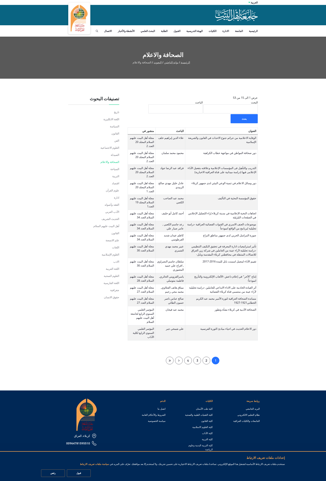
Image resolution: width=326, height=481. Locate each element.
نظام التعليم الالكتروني (248, 415)
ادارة (116, 197)
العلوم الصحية (111, 276)
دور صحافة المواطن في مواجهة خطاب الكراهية (229, 153)
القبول (177, 31)
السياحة (114, 169)
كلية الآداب (207, 433)
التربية (115, 176)
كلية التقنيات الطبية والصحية (199, 415)
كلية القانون (207, 421)
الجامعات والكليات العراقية (246, 421)
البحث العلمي (148, 31)
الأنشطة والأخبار (126, 31)
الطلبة (164, 31)
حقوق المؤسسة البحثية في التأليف (237, 198)
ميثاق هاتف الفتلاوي (172, 287)
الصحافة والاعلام (110, 162)
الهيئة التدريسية (194, 31)
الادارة (225, 31)
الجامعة (239, 31)
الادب (116, 261)
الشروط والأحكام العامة (154, 415)
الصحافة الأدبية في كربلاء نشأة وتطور (235, 309)
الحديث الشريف (110, 219)
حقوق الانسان (111, 297)
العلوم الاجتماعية (110, 147)
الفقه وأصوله (112, 204)
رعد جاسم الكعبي (173, 224)
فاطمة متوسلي (175, 280)
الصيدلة (115, 154)
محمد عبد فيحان (175, 309)
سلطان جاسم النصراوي (170, 261)
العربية (254, 2)
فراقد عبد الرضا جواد (172, 168)
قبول (78, 473)
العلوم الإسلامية (110, 254)
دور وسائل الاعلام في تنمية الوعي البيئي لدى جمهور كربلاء (224, 183)
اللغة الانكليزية (111, 119)
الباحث (199, 102)
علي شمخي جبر (175, 329)
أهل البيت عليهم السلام (106, 226)
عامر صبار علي (175, 228)
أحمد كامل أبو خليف (173, 213)
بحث (244, 119)
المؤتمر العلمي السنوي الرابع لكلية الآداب (143, 333)
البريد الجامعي (253, 408)
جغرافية (114, 290)
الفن (116, 140)
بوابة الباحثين (171, 62)
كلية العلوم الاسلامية (202, 427)
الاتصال (108, 31)
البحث (254, 102)
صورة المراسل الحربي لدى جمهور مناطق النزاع (229, 235)
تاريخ (116, 112)
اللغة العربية (112, 268)
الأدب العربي (112, 211)
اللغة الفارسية (111, 283)
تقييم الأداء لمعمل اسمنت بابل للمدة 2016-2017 (229, 261)
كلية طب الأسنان (204, 408)
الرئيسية (253, 31)
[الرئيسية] (86, 414)
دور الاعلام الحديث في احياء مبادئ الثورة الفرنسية (228, 329)
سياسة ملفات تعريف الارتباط (94, 464)
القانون (115, 133)
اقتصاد (115, 183)
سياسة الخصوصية (157, 421)
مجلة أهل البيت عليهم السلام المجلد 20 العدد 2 (142, 142)
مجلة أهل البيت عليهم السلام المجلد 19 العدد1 (142, 202)
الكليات (212, 31)
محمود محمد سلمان (172, 153)
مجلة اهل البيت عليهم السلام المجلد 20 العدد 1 (142, 187)
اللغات (115, 247)
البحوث (158, 62)
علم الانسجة (112, 240)
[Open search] (97, 31)
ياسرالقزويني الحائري (172, 276)
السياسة (114, 126)
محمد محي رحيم (174, 291)
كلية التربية (207, 439)
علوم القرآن (112, 190)
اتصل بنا (162, 408)
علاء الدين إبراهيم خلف (171, 138)
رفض (53, 473)
